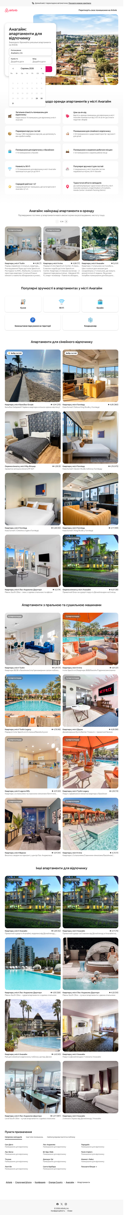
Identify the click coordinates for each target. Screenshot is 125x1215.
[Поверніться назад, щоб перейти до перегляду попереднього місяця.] (13, 68)
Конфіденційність (58, 1211)
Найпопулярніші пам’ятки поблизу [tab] (61, 1137)
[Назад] (57, 221)
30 (42, 98)
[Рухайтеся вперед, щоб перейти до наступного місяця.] (41, 68)
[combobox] (30, 53)
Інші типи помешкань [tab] (34, 1137)
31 (13, 103)
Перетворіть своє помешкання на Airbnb (98, 10)
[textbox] (20, 61)
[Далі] (66, 221)
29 (37, 98)
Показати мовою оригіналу (79, 3)
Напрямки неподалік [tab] (13, 1137)
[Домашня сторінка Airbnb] (11, 10)
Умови (69, 1211)
